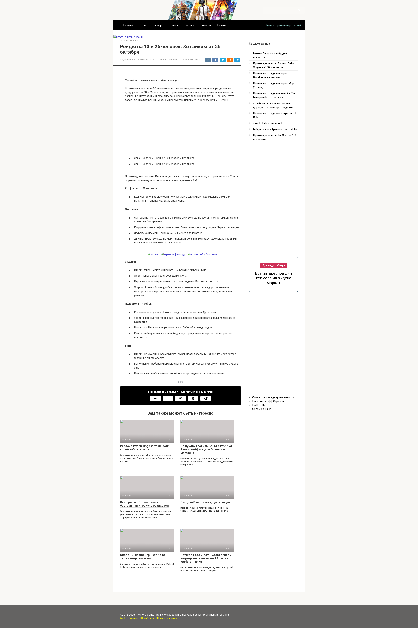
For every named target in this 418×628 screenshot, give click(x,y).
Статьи (174, 25)
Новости (206, 25)
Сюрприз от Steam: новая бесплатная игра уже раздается (144, 503)
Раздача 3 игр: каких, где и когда (205, 502)
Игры (142, 25)
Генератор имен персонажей (283, 25)
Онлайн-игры (148, 618)
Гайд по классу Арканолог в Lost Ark (275, 129)
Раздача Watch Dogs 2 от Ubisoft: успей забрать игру (144, 447)
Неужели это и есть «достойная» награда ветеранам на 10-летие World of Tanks (205, 558)
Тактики (189, 25)
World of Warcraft (129, 618)
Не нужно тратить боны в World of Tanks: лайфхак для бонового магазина (206, 449)
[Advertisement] (183, 129)
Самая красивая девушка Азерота (273, 397)
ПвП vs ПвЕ (259, 405)
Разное (221, 25)
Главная (128, 25)
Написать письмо (167, 618)
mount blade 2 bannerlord (267, 123)
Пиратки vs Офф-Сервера (268, 401)
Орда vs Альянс (261, 409)
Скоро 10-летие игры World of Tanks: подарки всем (142, 556)
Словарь (158, 25)
